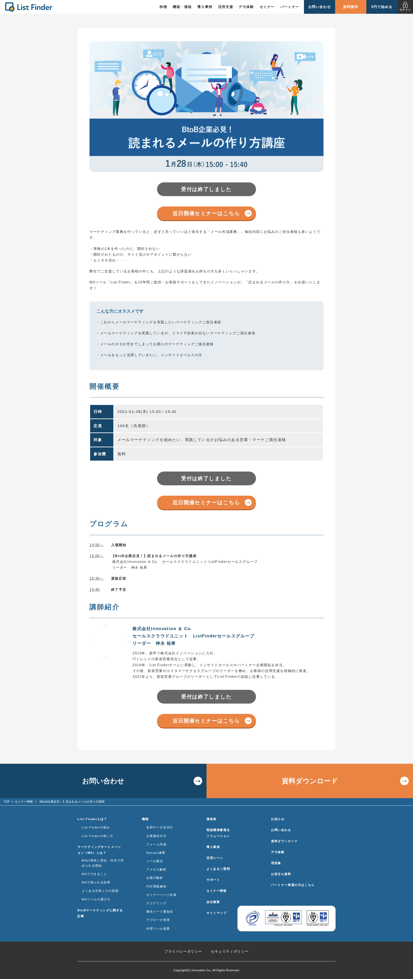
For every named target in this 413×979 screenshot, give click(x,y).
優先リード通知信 (159, 911)
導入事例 (204, 7)
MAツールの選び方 (96, 899)
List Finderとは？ (92, 819)
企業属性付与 (156, 836)
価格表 (211, 819)
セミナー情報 (216, 890)
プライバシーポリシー (183, 951)
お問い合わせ (319, 7)
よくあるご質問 (218, 869)
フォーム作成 (156, 844)
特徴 (163, 7)
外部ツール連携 (158, 928)
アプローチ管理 (158, 920)
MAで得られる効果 (96, 882)
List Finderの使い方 (97, 836)
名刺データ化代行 (159, 827)
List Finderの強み (96, 827)
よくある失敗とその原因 (100, 890)
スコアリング (156, 903)
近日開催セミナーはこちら (206, 213)
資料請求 (350, 7)
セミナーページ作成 (161, 895)
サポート (213, 879)
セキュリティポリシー (230, 951)
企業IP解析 (154, 878)
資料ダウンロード (310, 781)
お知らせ (277, 819)
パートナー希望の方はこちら (293, 885)
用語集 (276, 863)
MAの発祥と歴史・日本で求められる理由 (103, 863)
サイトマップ (216, 913)
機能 (145, 819)
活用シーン (214, 858)
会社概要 (213, 902)
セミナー (267, 7)
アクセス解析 (156, 869)
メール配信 (154, 861)
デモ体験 (246, 7)
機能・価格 (182, 7)
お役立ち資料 (281, 874)
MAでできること (94, 874)
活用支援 (225, 7)
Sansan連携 (155, 852)
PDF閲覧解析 (156, 886)
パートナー (289, 7)
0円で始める (382, 7)
